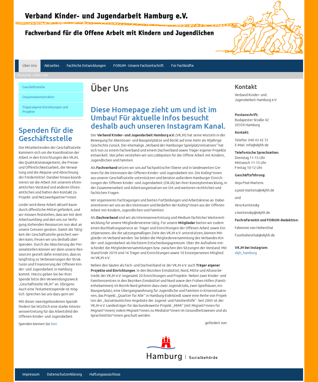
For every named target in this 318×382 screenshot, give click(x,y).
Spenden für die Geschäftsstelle (46, 134)
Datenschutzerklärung (64, 374)
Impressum (31, 374)
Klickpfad (24, 75)
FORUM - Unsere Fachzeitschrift (138, 66)
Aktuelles (51, 66)
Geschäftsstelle (33, 87)
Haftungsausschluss (104, 374)
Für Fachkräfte (182, 66)
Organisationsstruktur (38, 97)
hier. (54, 324)
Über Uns (29, 66)
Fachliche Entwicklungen (86, 66)
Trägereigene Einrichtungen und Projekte (45, 110)
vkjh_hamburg (246, 253)
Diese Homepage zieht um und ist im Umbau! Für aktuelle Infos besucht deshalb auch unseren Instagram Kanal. (158, 118)
